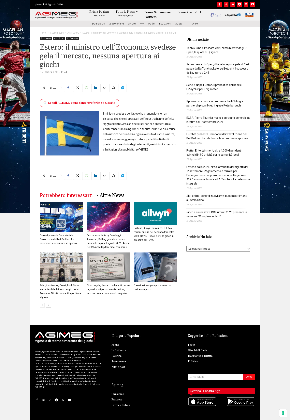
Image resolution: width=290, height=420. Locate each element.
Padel (151, 23)
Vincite (132, 23)
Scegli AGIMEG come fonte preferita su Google (81, 103)
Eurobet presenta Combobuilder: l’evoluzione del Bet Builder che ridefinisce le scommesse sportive (59, 239)
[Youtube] (252, 4)
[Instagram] (226, 4)
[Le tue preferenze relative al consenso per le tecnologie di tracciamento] (283, 413)
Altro (195, 23)
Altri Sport (73, 32)
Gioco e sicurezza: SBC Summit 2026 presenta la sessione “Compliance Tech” (216, 214)
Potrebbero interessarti (66, 195)
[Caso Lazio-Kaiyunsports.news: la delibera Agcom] (155, 267)
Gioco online (116, 23)
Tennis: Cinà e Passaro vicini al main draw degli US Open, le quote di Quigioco (217, 50)
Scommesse (57, 32)
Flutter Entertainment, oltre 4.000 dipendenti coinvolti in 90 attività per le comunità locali (213, 152)
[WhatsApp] (86, 88)
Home (43, 32)
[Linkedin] (232, 4)
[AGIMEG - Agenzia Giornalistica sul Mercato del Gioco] (56, 15)
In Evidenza (72, 38)
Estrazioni (165, 23)
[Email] (104, 88)
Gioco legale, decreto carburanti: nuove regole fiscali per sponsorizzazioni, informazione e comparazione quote (108, 289)
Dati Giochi (98, 23)
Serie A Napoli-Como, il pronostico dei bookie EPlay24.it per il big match (214, 87)
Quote (178, 23)
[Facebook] (219, 4)
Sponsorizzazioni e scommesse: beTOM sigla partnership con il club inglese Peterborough (214, 103)
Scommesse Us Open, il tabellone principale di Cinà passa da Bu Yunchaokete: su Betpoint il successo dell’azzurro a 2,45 (217, 68)
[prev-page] (42, 305)
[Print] (113, 88)
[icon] (202, 405)
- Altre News (110, 195)
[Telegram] (239, 4)
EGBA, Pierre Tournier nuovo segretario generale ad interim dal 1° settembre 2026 (218, 119)
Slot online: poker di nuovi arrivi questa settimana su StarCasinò (216, 198)
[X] (246, 4)
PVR (142, 23)
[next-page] (48, 305)
